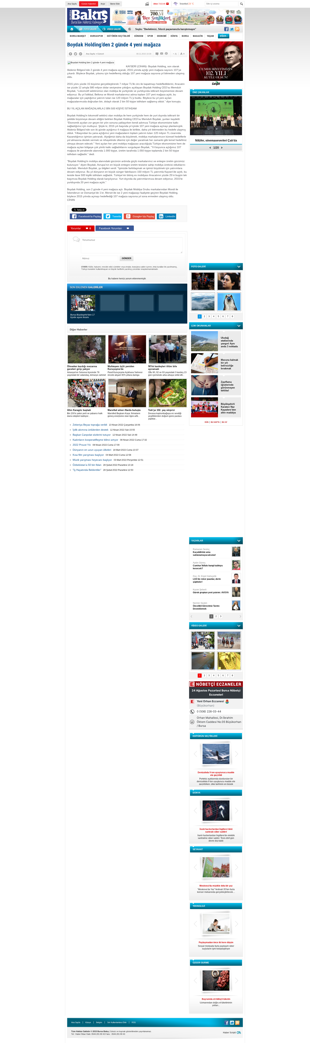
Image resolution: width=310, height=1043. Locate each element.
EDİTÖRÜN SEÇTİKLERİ (205, 736)
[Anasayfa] (72, 29)
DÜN (206, 422)
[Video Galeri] (112, 29)
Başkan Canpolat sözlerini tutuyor (92, 434)
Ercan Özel (205, 577)
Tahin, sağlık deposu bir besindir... (215, 1001)
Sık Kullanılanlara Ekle (116, 1022)
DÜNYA (196, 792)
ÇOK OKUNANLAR (201, 325)
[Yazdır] (166, 53)
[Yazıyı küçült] (174, 53)
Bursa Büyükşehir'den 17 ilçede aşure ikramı (82, 316)
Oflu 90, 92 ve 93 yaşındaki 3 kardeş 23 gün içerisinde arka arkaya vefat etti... (167, 370)
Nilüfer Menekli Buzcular (206, 565)
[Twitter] (75, 53)
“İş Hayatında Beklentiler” (87, 469)
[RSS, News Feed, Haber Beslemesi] (237, 29)
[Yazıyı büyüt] (182, 53)
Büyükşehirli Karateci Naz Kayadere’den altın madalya (228, 408)
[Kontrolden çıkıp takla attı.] (203, 660)
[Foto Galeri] (88, 29)
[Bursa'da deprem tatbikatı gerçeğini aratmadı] (203, 281)
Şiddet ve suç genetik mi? (216, 140)
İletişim (99, 1022)
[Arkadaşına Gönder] (161, 53)
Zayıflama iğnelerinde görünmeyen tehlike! (228, 386)
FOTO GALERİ (198, 266)
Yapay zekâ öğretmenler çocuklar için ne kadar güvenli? (216, 947)
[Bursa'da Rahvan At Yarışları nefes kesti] (229, 640)
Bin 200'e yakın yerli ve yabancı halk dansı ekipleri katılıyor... (84, 413)
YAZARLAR (197, 540)
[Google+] (80, 53)
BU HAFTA (215, 422)
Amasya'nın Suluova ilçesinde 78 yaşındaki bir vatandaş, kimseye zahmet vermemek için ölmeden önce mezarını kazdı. (86, 370)
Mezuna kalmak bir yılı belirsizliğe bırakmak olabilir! (229, 364)
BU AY (224, 422)
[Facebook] (70, 53)
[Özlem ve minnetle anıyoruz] (229, 281)
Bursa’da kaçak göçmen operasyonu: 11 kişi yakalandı (165, 29)
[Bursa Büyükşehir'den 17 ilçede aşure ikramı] (203, 640)
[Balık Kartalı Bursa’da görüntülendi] (229, 301)
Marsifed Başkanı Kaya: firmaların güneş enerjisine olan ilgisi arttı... (124, 413)
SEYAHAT (198, 849)
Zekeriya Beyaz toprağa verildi (90, 424)
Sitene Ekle (115, 4)
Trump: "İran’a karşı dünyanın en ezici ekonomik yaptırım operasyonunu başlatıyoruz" (216, 835)
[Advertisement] (278, 34)
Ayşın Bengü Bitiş (203, 604)
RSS (134, 1022)
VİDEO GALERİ (198, 625)
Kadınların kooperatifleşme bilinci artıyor (95, 439)
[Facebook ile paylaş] (226, 29)
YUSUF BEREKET (205, 550)
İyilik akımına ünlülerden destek (90, 429)
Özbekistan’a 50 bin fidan (87, 464)
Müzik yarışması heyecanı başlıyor (92, 459)
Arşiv (103, 4)
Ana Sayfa (72, 4)
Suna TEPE (211, 591)
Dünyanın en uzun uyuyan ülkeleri (92, 449)
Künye (88, 1022)
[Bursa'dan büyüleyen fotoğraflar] (203, 301)
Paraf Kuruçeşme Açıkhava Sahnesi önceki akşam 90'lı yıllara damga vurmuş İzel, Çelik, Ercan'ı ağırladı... (125, 370)
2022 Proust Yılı (82, 444)
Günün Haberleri (88, 4)
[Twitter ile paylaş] (232, 29)
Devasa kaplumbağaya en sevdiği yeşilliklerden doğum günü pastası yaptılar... (165, 414)
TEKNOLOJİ (199, 906)
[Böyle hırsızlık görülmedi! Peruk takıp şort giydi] (229, 660)
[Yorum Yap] (157, 53)
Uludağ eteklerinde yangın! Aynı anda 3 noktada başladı (229, 342)
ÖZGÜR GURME (201, 962)
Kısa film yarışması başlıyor (88, 454)
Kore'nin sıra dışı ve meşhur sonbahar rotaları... (216, 889)
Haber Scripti (229, 1032)
